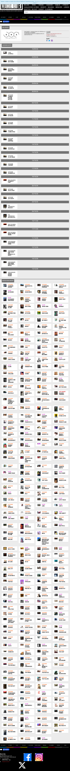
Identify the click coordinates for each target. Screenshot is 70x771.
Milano (26, 5)
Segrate (43, 7)
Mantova (27, 9)
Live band (10, 17)
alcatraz (10, 123)
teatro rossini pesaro (10, 274)
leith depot (11, 198)
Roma (34, 5)
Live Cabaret (51, 17)
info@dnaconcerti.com (50, 34)
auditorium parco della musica (11, 264)
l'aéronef (10, 165)
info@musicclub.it (6, 761)
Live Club (23, 17)
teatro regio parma (11, 243)
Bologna (51, 7)
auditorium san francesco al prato (11, 253)
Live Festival (31, 17)
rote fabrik (11, 61)
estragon (10, 115)
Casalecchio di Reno (31, 7)
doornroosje (11, 173)
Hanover (49, 5)
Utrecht (65, 5)
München (59, 7)
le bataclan (11, 149)
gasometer (11, 88)
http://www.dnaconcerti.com (55, 33)
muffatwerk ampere (11, 70)
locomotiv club (10, 182)
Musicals (44, 17)
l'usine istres (11, 131)
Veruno (41, 5)
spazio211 (10, 207)
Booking (58, 17)
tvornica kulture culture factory (10, 98)
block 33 (10, 107)
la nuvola (10, 53)
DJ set (17, 17)
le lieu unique (11, 157)
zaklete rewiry (10, 79)
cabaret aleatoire (10, 140)
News (65, 17)
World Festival (37, 17)
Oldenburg (49, 9)
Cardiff (41, 9)
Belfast (34, 9)
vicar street (11, 190)
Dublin (57, 5)
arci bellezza (11, 217)
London (66, 7)
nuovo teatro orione (11, 234)
